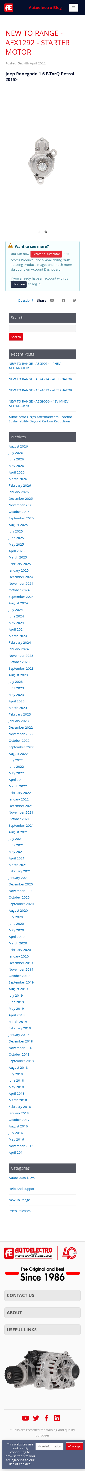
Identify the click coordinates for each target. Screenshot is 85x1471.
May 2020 (16, 930)
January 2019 (19, 1034)
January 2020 (19, 956)
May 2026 (16, 465)
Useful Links (22, 1330)
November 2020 (21, 890)
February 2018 (20, 1106)
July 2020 (16, 917)
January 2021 (19, 877)
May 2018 (16, 1087)
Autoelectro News (22, 1177)
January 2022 (19, 799)
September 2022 (21, 747)
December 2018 (21, 1041)
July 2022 (16, 760)
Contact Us (20, 1295)
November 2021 (21, 812)
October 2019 (19, 975)
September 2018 (21, 1061)
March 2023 (18, 707)
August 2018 (18, 1067)
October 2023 (19, 662)
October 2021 (19, 819)
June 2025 (16, 538)
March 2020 (18, 943)
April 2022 (17, 779)
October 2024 (19, 590)
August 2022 (18, 753)
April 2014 (17, 1152)
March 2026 (18, 479)
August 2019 (18, 989)
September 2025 (21, 518)
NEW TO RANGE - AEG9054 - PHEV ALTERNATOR (35, 365)
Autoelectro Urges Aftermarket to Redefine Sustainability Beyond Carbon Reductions (41, 419)
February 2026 (20, 485)
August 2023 (18, 675)
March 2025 (18, 557)
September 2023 (21, 668)
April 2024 (17, 629)
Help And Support (22, 1188)
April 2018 (17, 1093)
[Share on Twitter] (75, 300)
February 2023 (20, 714)
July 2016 (16, 1132)
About (14, 1312)
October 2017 (19, 1119)
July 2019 (16, 995)
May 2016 (16, 1139)
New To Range (19, 1200)
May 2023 (16, 694)
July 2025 (16, 531)
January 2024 (19, 649)
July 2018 (16, 1074)
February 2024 (20, 642)
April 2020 (17, 936)
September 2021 (21, 825)
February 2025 (20, 564)
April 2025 (17, 551)
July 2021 (16, 838)
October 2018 (19, 1054)
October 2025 (19, 511)
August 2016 (18, 1126)
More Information (49, 1446)
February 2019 (20, 1028)
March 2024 (18, 636)
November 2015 (21, 1146)
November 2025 (21, 505)
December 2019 (21, 963)
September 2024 (21, 596)
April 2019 (17, 1015)
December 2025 (21, 498)
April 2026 (17, 472)
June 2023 (16, 688)
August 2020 (18, 910)
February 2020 (20, 949)
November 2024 (21, 583)
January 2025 (19, 570)
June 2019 (16, 1002)
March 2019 (18, 1021)
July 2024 (16, 609)
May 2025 (16, 544)
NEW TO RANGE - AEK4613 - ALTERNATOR (40, 390)
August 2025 (18, 524)
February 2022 (20, 792)
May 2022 (16, 773)
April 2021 (17, 858)
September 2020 (21, 904)
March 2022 (18, 786)
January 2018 (19, 1113)
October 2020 (19, 897)
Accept (76, 1446)
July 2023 (16, 681)
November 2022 (21, 734)
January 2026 (19, 492)
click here (19, 284)
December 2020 (21, 884)
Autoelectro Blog (45, 7)
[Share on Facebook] (64, 300)
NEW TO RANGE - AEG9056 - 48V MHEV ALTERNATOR (38, 403)
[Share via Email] (52, 300)
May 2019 (16, 1008)
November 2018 (21, 1048)
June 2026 (16, 459)
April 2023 (17, 701)
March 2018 (18, 1100)
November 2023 (21, 655)
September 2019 (21, 982)
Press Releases (20, 1210)
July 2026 (16, 452)
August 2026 (18, 446)
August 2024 (18, 603)
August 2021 (18, 832)
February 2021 (20, 871)
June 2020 (16, 923)
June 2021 (16, 845)
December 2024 (21, 577)
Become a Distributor (46, 254)
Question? (25, 300)
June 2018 (16, 1080)
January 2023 (19, 721)
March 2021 (18, 865)
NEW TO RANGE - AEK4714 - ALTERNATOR (40, 379)
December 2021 (21, 806)
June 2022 (16, 766)
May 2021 (16, 851)
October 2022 (19, 740)
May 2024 (16, 623)
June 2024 (16, 616)
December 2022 (21, 727)
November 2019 (21, 969)
